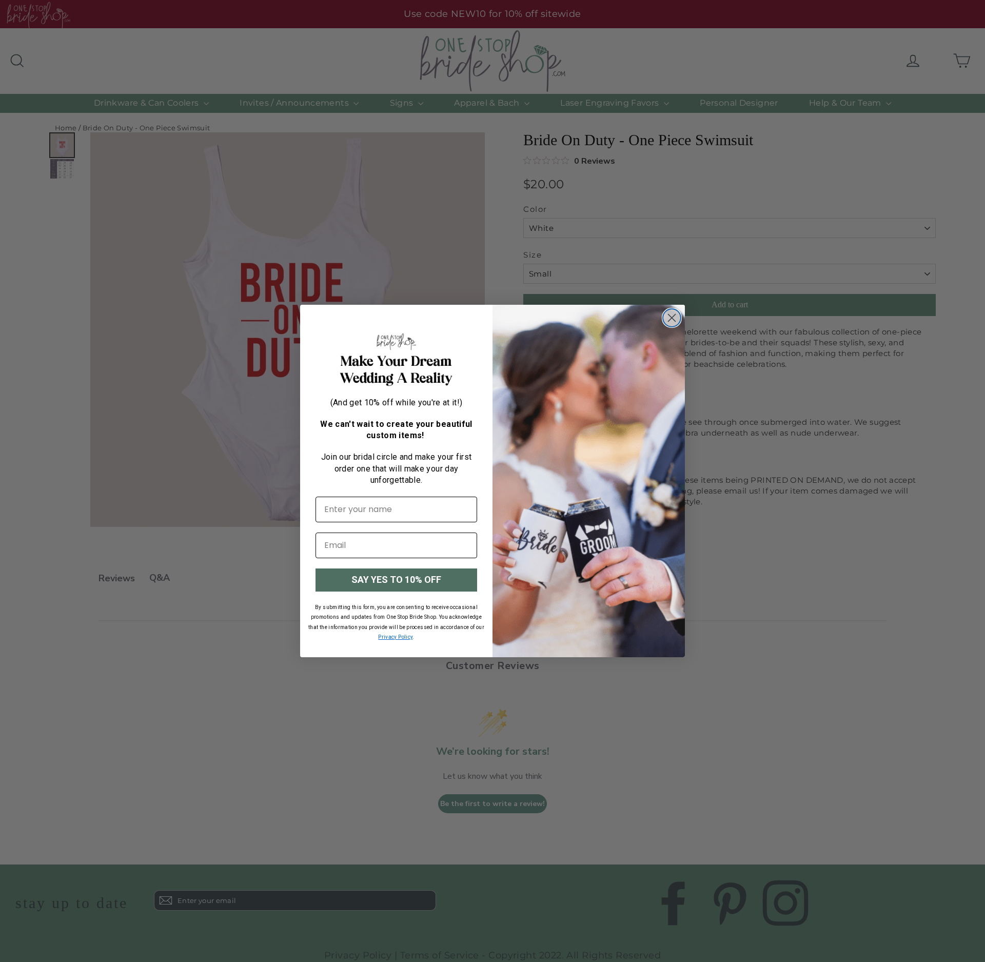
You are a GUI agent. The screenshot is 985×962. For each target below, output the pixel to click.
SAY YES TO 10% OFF (396, 579)
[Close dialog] (672, 318)
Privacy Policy (395, 637)
